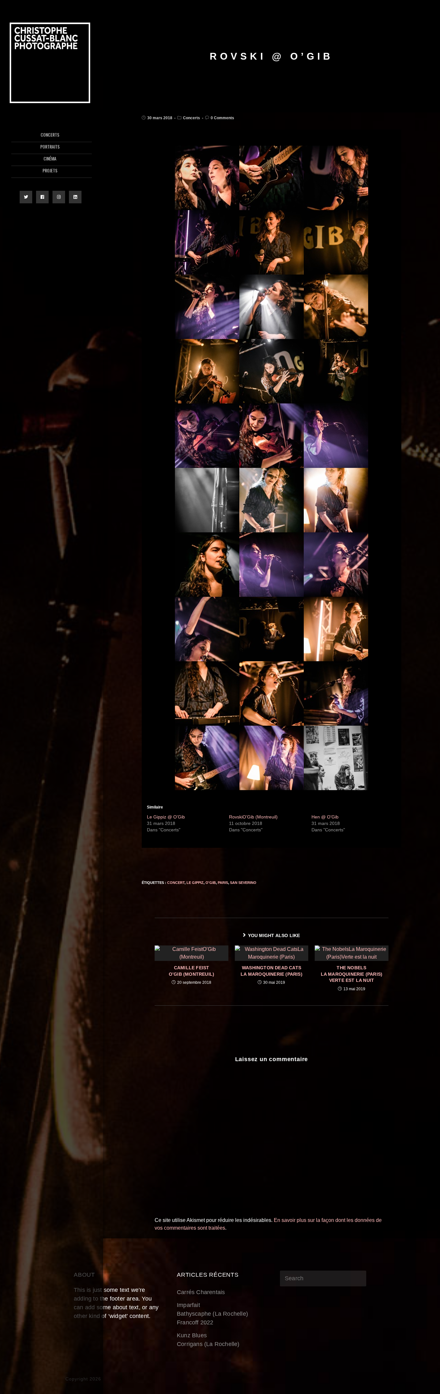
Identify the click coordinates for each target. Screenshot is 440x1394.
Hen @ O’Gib (325, 816)
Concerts (191, 118)
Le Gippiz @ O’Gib (166, 816)
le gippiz (195, 883)
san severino (243, 883)
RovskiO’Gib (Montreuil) (253, 816)
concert (176, 883)
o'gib (211, 883)
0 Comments (222, 118)
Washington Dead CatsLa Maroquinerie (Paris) (271, 971)
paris (223, 883)
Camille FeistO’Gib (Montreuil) (191, 971)
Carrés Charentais (201, 1292)
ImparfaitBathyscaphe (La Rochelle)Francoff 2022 (212, 1314)
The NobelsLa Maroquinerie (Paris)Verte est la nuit (352, 974)
